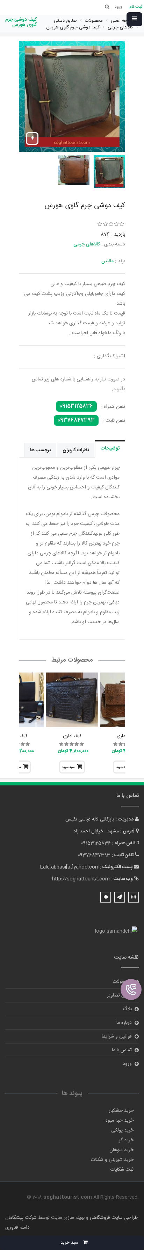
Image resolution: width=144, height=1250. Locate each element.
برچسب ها (40, 450)
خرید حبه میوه (120, 1120)
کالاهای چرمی (86, 244)
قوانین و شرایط (116, 1036)
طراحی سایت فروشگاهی (113, 1218)
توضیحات (110, 448)
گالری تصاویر (119, 995)
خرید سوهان (121, 1150)
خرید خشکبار (121, 1111)
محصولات (122, 982)
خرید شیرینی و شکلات (112, 1160)
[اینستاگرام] (133, 897)
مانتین (107, 261)
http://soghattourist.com (81, 879)
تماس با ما (122, 1050)
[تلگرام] (119, 897)
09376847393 (76, 420)
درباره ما (124, 1023)
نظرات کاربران (76, 450)
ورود (127, 1064)
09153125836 (76, 406)
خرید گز (126, 1140)
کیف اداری (72, 736)
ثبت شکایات (122, 1169)
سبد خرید (68, 767)
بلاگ (127, 1009)
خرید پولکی (122, 1130)
